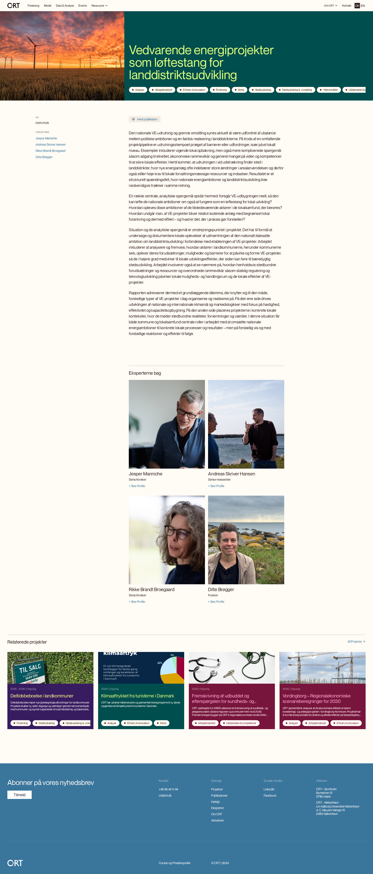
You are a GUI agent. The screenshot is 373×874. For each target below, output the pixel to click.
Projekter (217, 789)
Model (47, 5)
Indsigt (215, 802)
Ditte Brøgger (44, 157)
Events (82, 5)
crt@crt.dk (165, 795)
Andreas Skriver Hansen (51, 144)
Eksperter (217, 808)
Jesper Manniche (46, 138)
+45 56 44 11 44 (168, 789)
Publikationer (219, 795)
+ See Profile (137, 486)
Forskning (33, 5)
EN (363, 6)
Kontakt (346, 5)
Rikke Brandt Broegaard (50, 151)
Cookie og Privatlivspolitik (174, 863)
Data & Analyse (65, 5)
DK (357, 6)
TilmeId (19, 794)
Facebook (270, 795)
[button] (99, 5)
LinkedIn (269, 789)
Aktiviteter (217, 820)
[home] (13, 5)
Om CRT (216, 814)
